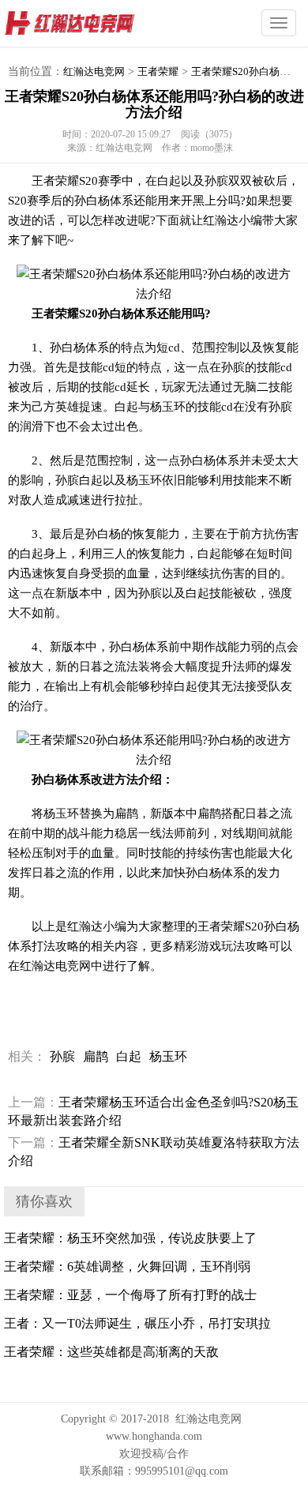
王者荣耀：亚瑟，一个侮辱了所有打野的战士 (130, 1295)
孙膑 (62, 1056)
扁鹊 (95, 1056)
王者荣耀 (157, 71)
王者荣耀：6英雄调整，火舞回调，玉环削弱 (127, 1266)
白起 (128, 1056)
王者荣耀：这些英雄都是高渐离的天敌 (111, 1351)
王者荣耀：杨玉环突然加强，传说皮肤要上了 (130, 1238)
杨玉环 (168, 1056)
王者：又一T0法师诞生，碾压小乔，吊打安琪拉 (137, 1323)
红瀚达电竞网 (98, 23)
